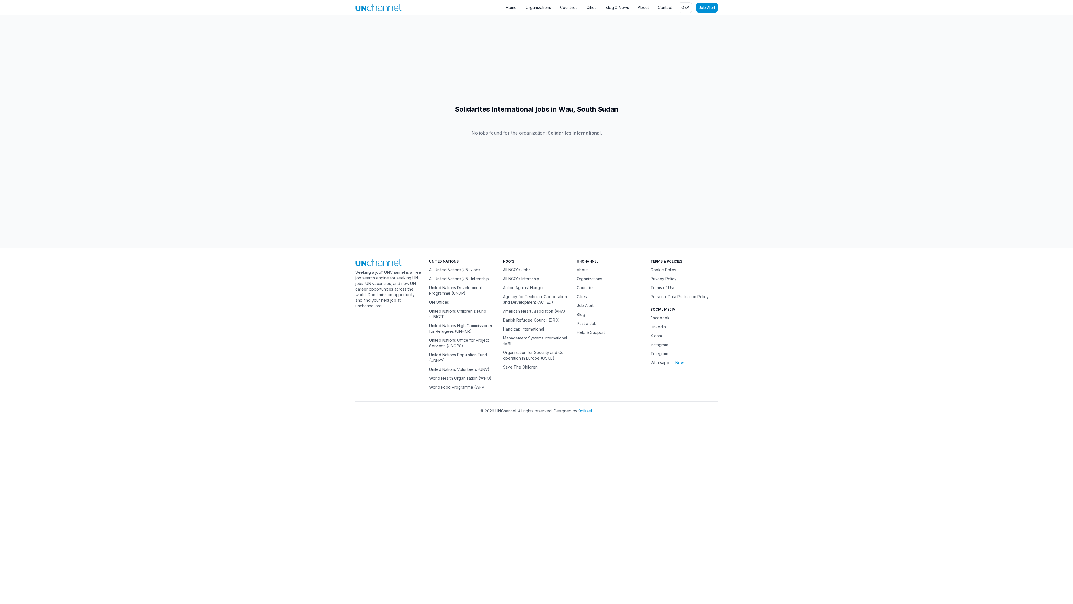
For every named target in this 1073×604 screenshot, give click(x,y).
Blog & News (617, 7)
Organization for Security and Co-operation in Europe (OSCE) (534, 355)
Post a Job (587, 323)
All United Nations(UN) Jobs (454, 269)
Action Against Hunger (523, 287)
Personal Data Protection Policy (680, 296)
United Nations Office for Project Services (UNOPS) (459, 343)
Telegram (659, 353)
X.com (656, 335)
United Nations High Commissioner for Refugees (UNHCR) (460, 328)
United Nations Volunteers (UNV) (459, 369)
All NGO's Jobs (517, 269)
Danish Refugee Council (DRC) (531, 320)
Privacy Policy (663, 278)
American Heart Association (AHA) (534, 311)
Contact (665, 7)
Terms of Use (663, 287)
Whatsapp (660, 362)
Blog (581, 314)
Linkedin (658, 326)
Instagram (659, 344)
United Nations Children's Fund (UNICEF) (457, 314)
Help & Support (591, 332)
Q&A (685, 7)
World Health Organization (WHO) (460, 378)
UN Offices (439, 302)
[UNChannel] (378, 7)
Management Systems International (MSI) (535, 341)
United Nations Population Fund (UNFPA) (458, 357)
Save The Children (520, 367)
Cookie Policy (663, 269)
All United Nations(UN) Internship (459, 278)
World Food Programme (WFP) (457, 387)
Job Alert (707, 7)
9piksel (585, 411)
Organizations (538, 7)
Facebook (660, 317)
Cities (592, 7)
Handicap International (523, 329)
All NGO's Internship (521, 278)
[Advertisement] (167, 60)
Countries (569, 7)
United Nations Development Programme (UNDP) (455, 290)
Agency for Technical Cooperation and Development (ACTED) (535, 299)
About (643, 7)
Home (511, 7)
